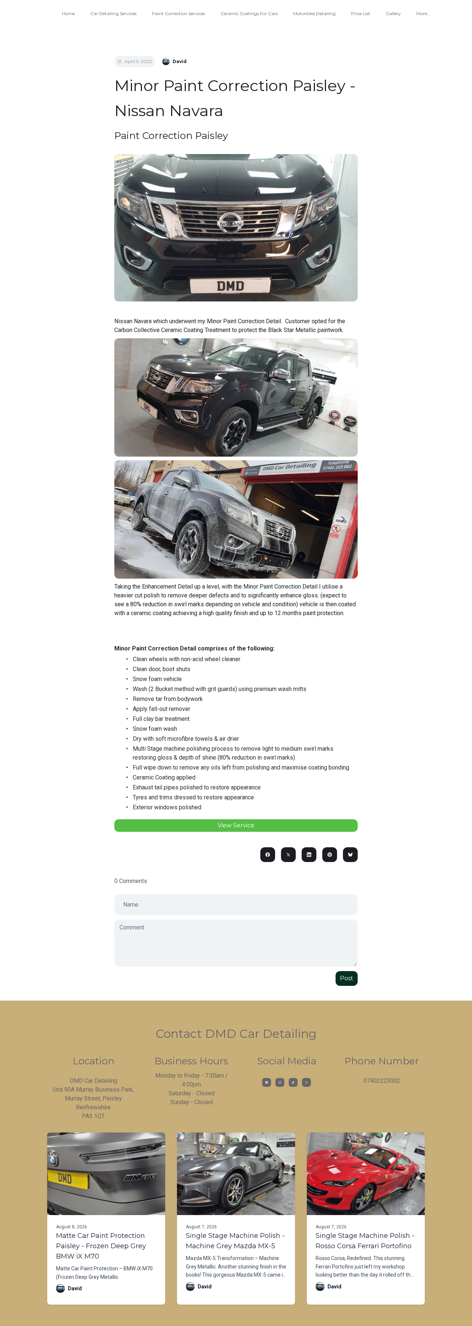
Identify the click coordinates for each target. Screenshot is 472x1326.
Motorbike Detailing (314, 13)
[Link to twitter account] (306, 1082)
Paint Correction (280, 586)
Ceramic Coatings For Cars (249, 13)
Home (68, 13)
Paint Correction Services (178, 13)
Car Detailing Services (113, 13)
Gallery (393, 13)
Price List (360, 13)
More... (423, 13)
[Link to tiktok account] (293, 1082)
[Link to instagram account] (279, 1082)
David (75, 1288)
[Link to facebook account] (266, 1082)
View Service (236, 825)
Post (346, 978)
